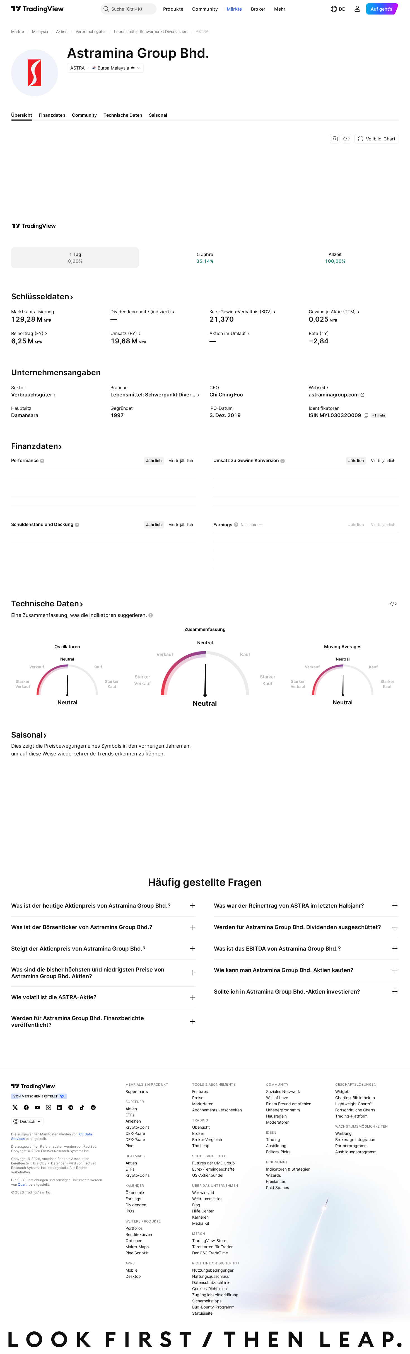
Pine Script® (137, 1252)
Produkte (173, 9)
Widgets (342, 1091)
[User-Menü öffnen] (357, 9)
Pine (129, 1145)
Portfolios (134, 1228)
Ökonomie (135, 1192)
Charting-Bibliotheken (355, 1097)
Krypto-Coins (137, 1127)
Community (205, 9)
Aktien (131, 1108)
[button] (187, 9)
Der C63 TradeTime (210, 1252)
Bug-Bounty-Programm (213, 1307)
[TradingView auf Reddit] (93, 1107)
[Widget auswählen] (346, 138)
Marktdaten (202, 1103)
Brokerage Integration (355, 1139)
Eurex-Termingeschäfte (213, 1169)
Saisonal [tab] (158, 115)
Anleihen (133, 1121)
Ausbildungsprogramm (356, 1151)
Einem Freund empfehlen (288, 1103)
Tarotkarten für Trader (212, 1246)
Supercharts (137, 1091)
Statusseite (202, 1313)
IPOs (130, 1211)
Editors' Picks (278, 1151)
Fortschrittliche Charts (355, 1109)
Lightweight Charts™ (353, 1103)
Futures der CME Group (213, 1163)
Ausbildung (276, 1145)
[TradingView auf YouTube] (37, 1107)
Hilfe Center (203, 1211)
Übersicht (201, 1127)
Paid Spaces (277, 1187)
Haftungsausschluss (210, 1276)
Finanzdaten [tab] (52, 115)
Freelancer (275, 1181)
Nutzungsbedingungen (213, 1270)
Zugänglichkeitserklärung (215, 1294)
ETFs (130, 1115)
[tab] (154, 461)
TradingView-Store (209, 1240)
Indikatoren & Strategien (288, 1169)
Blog (196, 1204)
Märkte (234, 9)
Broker (258, 9)
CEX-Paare (135, 1133)
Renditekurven (139, 1234)
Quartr (23, 1184)
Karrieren (200, 1217)
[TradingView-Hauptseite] (33, 1086)
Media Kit (200, 1223)
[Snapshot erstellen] (334, 138)
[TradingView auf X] (15, 1107)
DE (342, 9)
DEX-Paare (135, 1139)
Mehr (279, 9)
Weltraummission (207, 1198)
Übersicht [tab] (21, 115)
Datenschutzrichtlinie (211, 1282)
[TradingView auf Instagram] (48, 1107)
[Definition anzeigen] (57, 311)
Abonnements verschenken (217, 1109)
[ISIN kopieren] (365, 415)
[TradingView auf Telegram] (71, 1107)
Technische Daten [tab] (122, 115)
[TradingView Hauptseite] (37, 9)
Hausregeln (276, 1116)
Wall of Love (277, 1097)
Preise (197, 1097)
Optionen (134, 1240)
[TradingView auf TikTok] (82, 1107)
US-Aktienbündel (207, 1175)
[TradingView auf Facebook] (26, 1107)
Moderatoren (278, 1122)
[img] (132, 67)
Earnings (133, 1198)
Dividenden (136, 1204)
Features (200, 1091)
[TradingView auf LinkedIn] (60, 1107)
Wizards (273, 1175)
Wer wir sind (203, 1192)
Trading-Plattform (351, 1116)
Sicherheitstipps (206, 1300)
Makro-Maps (137, 1246)
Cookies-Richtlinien (209, 1288)
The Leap (200, 1145)
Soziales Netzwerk (283, 1091)
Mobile (132, 1270)
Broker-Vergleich (207, 1139)
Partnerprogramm (351, 1145)
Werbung (343, 1133)
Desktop (133, 1276)
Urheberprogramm (283, 1109)
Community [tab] (84, 115)
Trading (273, 1139)
